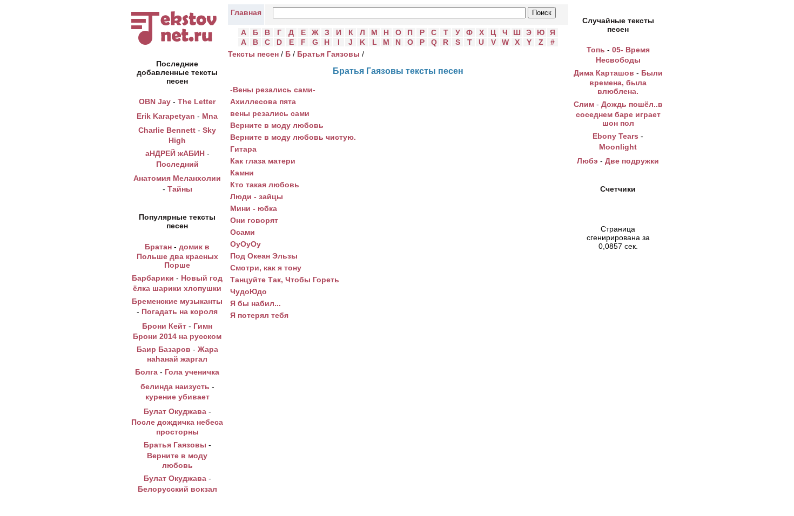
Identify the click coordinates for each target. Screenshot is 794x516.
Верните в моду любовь (277, 125)
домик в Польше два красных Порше (177, 256)
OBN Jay (155, 101)
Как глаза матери (262, 161)
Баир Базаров (164, 349)
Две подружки (632, 161)
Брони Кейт (164, 326)
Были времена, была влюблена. (626, 82)
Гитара (243, 149)
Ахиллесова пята (263, 101)
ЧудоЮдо (248, 291)
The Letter (197, 101)
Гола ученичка (192, 372)
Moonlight (618, 146)
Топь (596, 49)
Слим (584, 104)
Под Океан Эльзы (264, 256)
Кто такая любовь (264, 184)
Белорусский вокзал (177, 489)
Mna (210, 116)
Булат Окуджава (175, 411)
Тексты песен (253, 54)
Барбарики (153, 278)
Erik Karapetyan (166, 116)
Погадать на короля (180, 311)
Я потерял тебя (259, 315)
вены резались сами (269, 113)
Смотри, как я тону (265, 267)
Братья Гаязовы (175, 444)
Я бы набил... (255, 303)
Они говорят (254, 220)
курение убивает (177, 396)
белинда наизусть (175, 386)
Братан (158, 246)
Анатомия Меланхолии (177, 178)
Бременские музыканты (177, 301)
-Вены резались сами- (272, 89)
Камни (242, 172)
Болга (146, 372)
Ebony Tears (615, 136)
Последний (177, 164)
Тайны (179, 189)
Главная (246, 12)
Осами (242, 232)
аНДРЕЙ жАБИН (175, 153)
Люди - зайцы (256, 196)
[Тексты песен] (177, 44)
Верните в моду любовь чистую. (293, 137)
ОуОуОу (245, 244)
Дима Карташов (604, 73)
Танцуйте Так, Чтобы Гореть (284, 279)
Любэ (587, 161)
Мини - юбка (253, 208)
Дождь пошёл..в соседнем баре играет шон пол (619, 113)
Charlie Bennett (167, 130)
